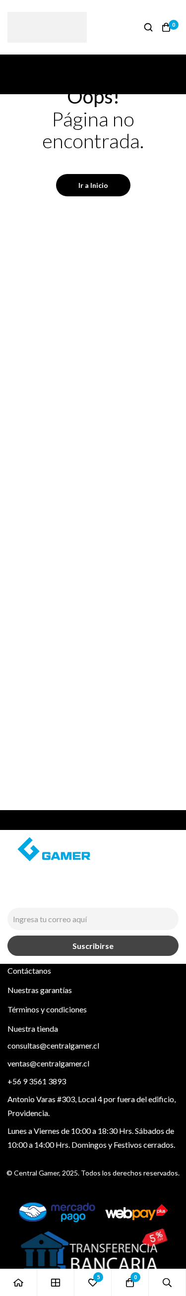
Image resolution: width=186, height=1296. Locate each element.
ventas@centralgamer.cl (48, 1063)
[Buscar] (148, 27)
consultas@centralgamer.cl (53, 1045)
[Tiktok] (57, 895)
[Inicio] (18, 1282)
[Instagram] (11, 895)
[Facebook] (34, 895)
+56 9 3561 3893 (36, 1081)
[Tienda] (55, 1282)
